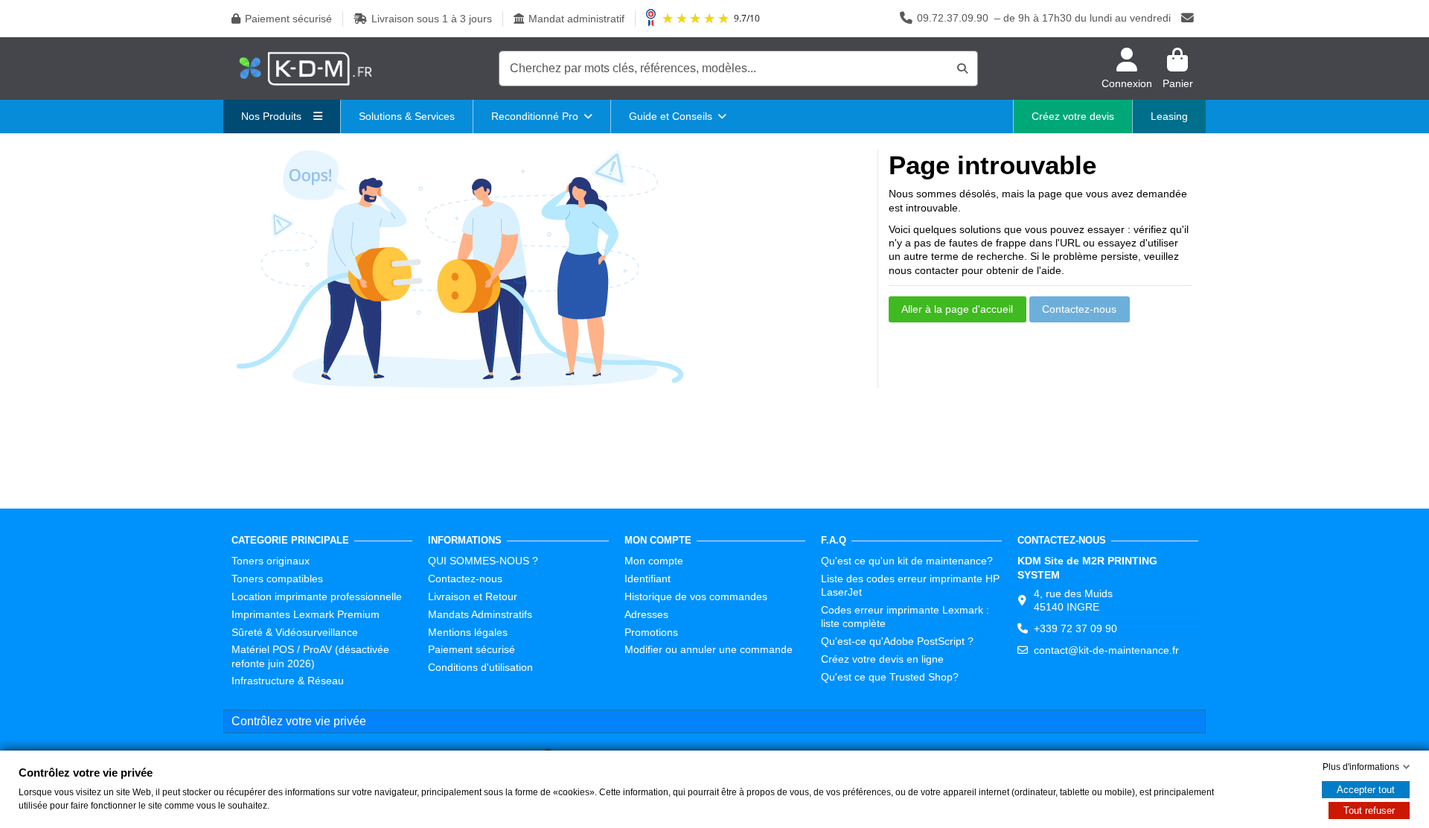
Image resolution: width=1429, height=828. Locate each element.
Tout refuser (1369, 810)
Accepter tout (1366, 789)
